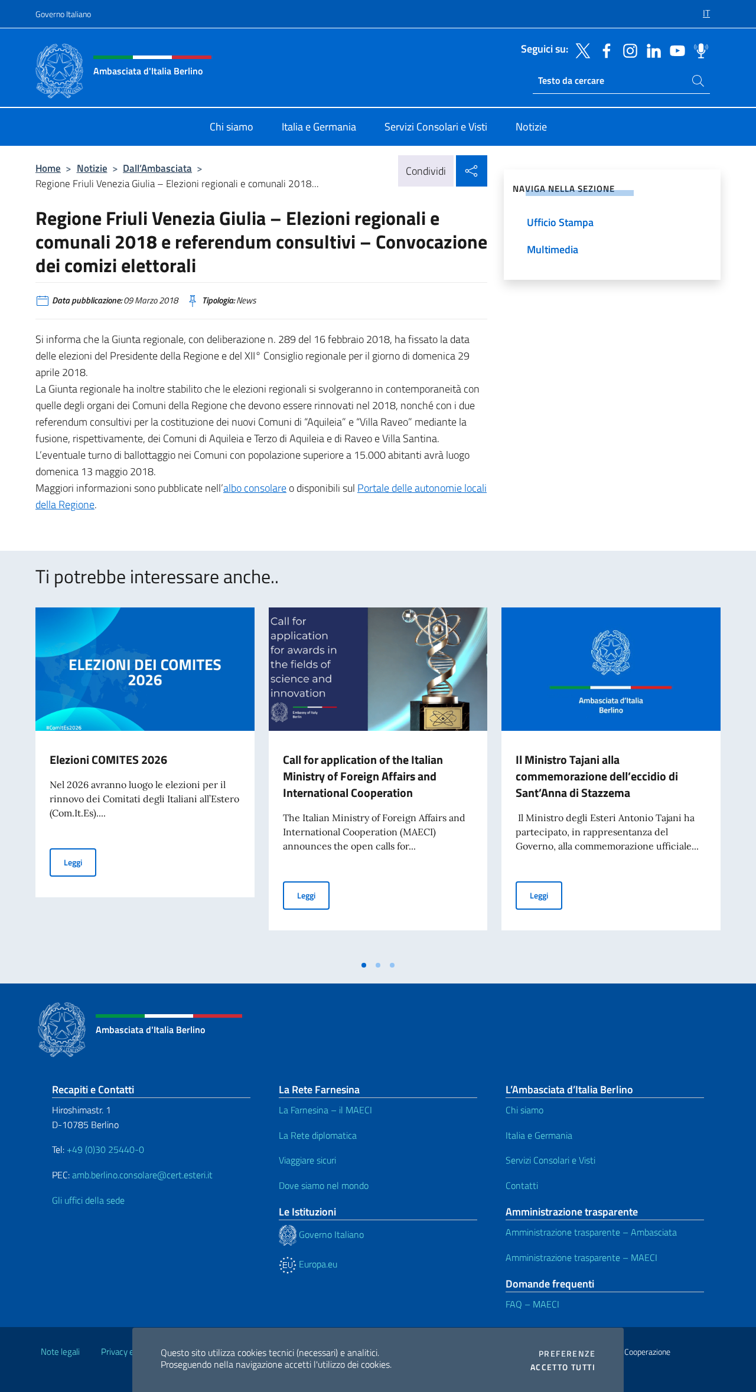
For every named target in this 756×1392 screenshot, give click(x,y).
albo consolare (254, 488)
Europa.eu (316, 1264)
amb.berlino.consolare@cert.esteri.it (142, 1175)
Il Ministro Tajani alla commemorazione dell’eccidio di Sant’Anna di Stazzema (597, 776)
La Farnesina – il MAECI (325, 1110)
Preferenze (567, 1353)
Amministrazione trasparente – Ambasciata (591, 1232)
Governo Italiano (63, 14)
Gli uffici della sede (88, 1200)
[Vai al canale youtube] (674, 50)
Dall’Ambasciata (157, 168)
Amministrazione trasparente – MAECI (581, 1257)
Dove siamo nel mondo (324, 1185)
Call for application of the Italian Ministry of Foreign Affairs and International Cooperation (363, 776)
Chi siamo (524, 1110)
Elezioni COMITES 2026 (108, 759)
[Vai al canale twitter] (580, 50)
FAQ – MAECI (532, 1304)
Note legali (60, 1351)
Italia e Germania (539, 1135)
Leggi (80, 861)
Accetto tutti (562, 1367)
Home (48, 168)
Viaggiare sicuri (307, 1160)
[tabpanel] (145, 780)
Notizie (92, 168)
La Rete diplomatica (318, 1135)
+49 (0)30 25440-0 (105, 1149)
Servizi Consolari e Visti (550, 1160)
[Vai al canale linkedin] (651, 50)
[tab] (363, 965)
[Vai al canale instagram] (627, 50)
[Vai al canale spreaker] (698, 50)
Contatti (522, 1185)
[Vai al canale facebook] (603, 50)
